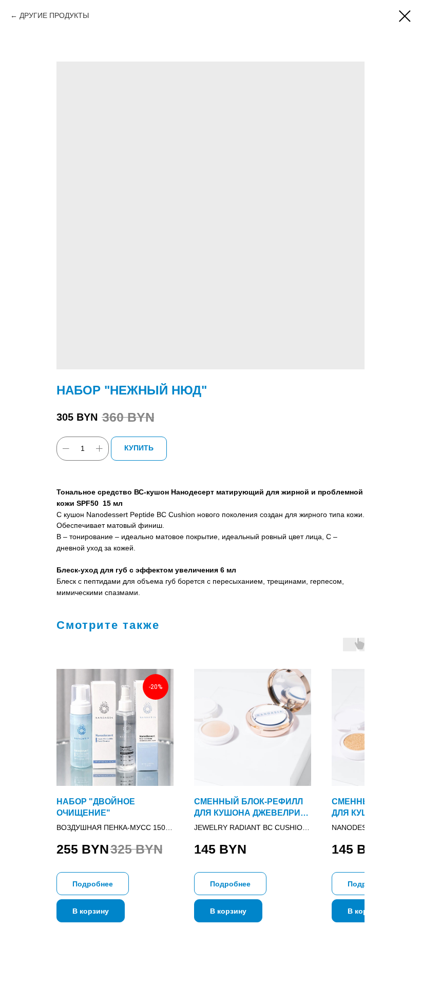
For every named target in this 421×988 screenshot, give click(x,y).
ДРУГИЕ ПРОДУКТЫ (54, 15)
